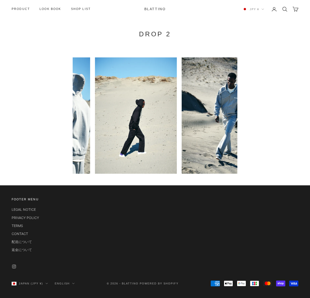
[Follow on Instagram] (14, 266)
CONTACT (20, 234)
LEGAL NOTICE (24, 209)
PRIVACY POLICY (25, 218)
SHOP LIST (81, 9)
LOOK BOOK (50, 9)
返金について (22, 250)
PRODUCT (21, 9)
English (62, 283)
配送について (22, 242)
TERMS (17, 226)
